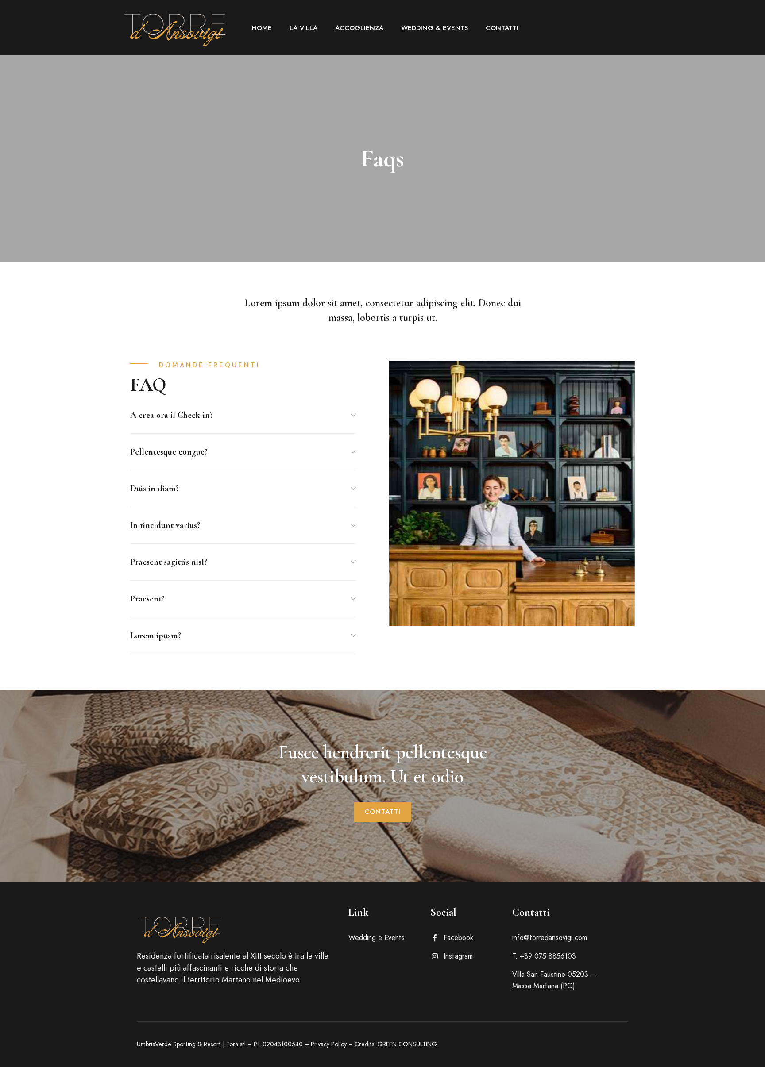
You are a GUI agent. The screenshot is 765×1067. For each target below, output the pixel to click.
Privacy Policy (329, 1044)
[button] (382, 812)
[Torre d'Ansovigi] (176, 27)
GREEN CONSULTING (407, 1044)
